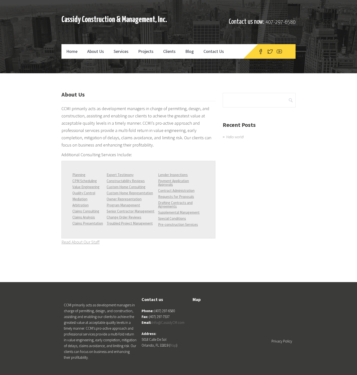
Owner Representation (124, 199)
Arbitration (80, 205)
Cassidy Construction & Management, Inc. (114, 20)
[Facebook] (260, 51)
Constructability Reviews (126, 181)
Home (71, 51)
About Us (95, 51)
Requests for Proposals (176, 196)
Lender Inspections (173, 174)
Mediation (79, 199)
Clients (169, 51)
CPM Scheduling (84, 181)
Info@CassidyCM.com (168, 322)
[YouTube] (279, 51)
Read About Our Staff (80, 242)
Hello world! (235, 137)
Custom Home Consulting (126, 187)
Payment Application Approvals (173, 183)
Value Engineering (86, 187)
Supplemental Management (179, 212)
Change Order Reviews (124, 217)
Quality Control (83, 193)
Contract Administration (176, 190)
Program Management (123, 205)
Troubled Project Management (130, 223)
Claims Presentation (87, 223)
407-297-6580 (280, 22)
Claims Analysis (83, 217)
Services (121, 51)
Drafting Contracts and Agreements (175, 204)
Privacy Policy (282, 341)
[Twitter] (270, 51)
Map (173, 345)
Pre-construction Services (178, 224)
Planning (78, 174)
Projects (145, 51)
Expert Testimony (120, 174)
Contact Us (214, 51)
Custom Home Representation (130, 193)
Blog (189, 51)
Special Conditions (172, 218)
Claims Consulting (85, 211)
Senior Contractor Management (130, 211)
